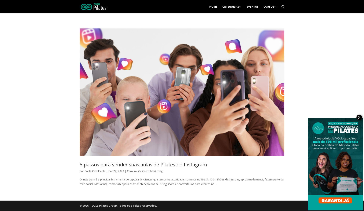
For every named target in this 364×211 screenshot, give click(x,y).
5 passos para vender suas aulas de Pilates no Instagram (143, 164)
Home (213, 6)
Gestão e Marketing (150, 171)
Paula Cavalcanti (95, 171)
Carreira (132, 171)
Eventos (253, 6)
